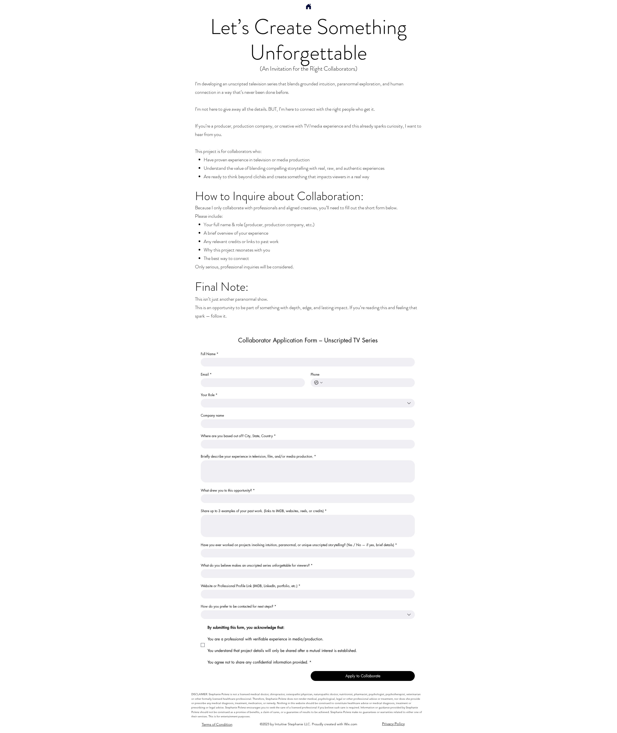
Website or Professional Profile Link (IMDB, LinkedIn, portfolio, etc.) (250, 586)
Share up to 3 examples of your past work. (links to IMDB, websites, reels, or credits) (264, 511)
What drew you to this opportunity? (228, 490)
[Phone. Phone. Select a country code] (318, 383)
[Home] (308, 6)
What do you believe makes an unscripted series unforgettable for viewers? (257, 565)
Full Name (209, 354)
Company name (212, 415)
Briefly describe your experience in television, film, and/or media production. (258, 456)
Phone (315, 374)
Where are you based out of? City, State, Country (238, 436)
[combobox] (308, 403)
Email (206, 374)
